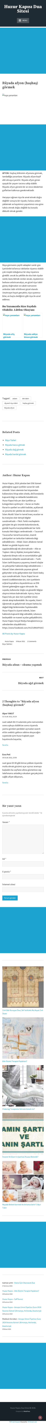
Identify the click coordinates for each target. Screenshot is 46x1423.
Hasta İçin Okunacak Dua (24, 1283)
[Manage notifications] (40, 1418)
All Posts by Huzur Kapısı (13, 633)
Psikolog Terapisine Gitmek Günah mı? (18, 1109)
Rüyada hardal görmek (15, 454)
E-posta (6, 871)
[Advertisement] (23, 51)
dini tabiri (25, 398)
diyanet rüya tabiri (11, 403)
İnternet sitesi (8, 884)
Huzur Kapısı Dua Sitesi (23, 9)
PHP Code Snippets (14, 1422)
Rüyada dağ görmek (14, 449)
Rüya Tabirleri (7, 644)
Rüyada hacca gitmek (15, 444)
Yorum (6, 822)
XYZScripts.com (32, 1422)
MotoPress (27, 1411)
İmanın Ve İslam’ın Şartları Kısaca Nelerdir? (20, 1157)
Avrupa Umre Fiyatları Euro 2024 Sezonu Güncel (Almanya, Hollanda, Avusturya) (21, 1322)
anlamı (15, 398)
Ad (4, 858)
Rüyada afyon (9, 408)
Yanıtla (5, 745)
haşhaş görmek (28, 403)
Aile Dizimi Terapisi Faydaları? (14, 1061)
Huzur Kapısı (9, 641)
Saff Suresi (18, 1299)
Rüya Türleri (10, 440)
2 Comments (31, 641)
